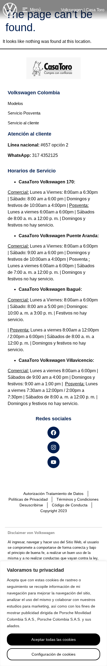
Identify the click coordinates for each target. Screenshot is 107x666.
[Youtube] (53, 462)
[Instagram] (53, 447)
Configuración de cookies (53, 654)
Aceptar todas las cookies (53, 639)
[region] (53, 613)
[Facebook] (53, 433)
